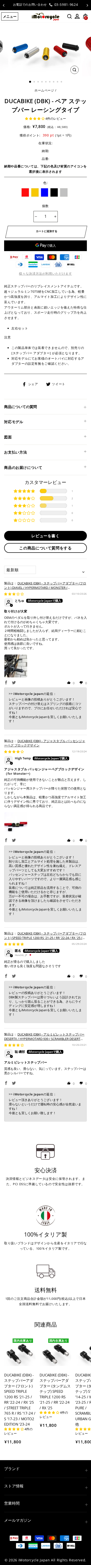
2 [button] (34, 82)
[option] (45, 5)
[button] (35, 118)
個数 (45, 206)
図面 (8, 437)
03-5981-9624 (65, 4)
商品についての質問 (20, 406)
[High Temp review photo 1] (15, 823)
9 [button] (62, 82)
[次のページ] (87, 5)
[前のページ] (3, 5)
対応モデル (13, 421)
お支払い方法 (15, 452)
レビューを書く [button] (45, 535)
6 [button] (50, 82)
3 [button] (38, 82)
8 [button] (58, 82)
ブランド (12, 1468)
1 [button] (30, 82)
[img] (14, 594)
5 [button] (46, 82)
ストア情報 (14, 1486)
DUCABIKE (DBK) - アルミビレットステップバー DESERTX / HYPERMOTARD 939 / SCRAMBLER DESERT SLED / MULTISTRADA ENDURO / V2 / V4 (44, 1038)
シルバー (64, 192)
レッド (25, 192)
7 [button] (54, 82)
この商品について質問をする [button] (45, 548)
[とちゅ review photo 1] (15, 666)
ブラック (54, 192)
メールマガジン (17, 1520)
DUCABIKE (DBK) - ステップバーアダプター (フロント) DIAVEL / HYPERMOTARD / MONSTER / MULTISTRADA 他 (45, 587)
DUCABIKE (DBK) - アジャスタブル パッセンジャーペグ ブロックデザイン (44, 743)
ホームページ (44, 90)
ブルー (45, 192)
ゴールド (35, 192)
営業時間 (12, 1503)
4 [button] (42, 82)
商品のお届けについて (23, 467)
